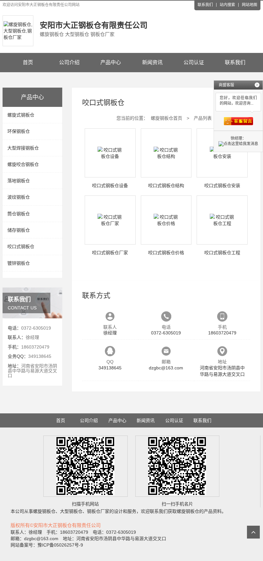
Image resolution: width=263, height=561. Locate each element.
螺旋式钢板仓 (20, 114)
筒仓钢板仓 (18, 213)
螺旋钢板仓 (44, 511)
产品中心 (110, 62)
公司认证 (193, 62)
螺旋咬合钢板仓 (23, 164)
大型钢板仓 (71, 511)
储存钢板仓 (18, 230)
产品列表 (203, 118)
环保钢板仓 (18, 131)
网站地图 (249, 5)
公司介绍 (69, 62)
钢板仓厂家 (98, 511)
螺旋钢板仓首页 (166, 118)
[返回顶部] (253, 532)
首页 (28, 62)
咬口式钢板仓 (20, 246)
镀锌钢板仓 (18, 263)
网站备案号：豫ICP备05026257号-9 (47, 545)
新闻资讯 (152, 62)
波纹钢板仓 (18, 197)
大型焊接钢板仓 (23, 148)
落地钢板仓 (18, 180)
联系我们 (205, 5)
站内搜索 (227, 5)
